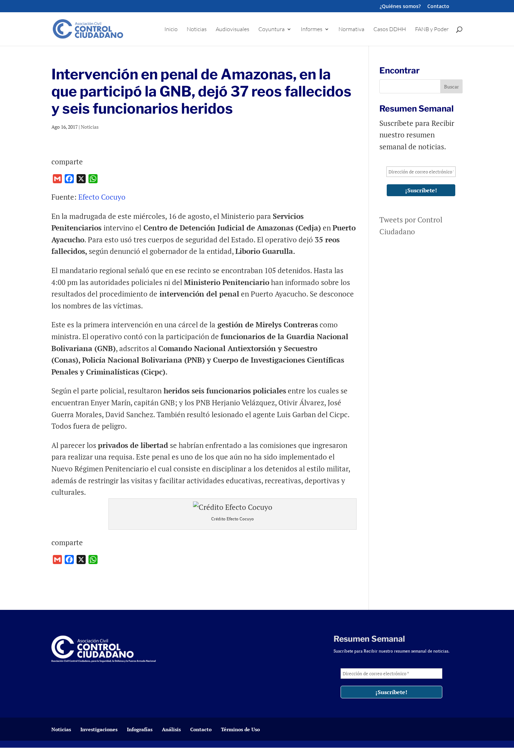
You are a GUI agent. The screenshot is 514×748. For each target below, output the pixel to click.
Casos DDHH (389, 30)
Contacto (438, 6)
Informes (311, 30)
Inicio (171, 30)
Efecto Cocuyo (102, 197)
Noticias (197, 30)
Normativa (351, 30)
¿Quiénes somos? (400, 6)
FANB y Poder (432, 30)
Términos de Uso (240, 729)
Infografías (139, 729)
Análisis (171, 729)
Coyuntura (271, 30)
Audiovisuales (232, 30)
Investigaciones (98, 729)
